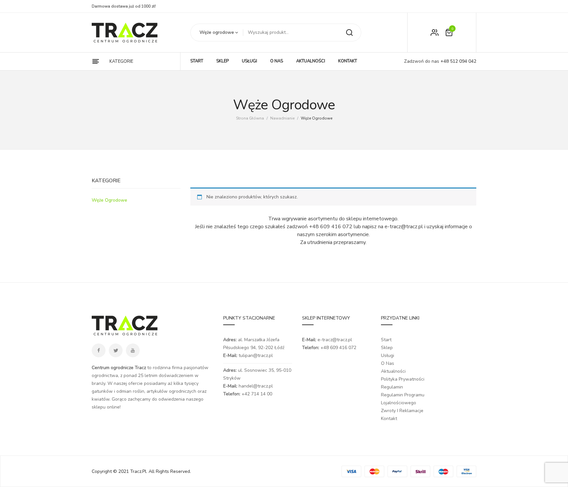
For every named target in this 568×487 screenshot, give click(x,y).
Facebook (99, 350)
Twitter (116, 350)
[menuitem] (196, 61)
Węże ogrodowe (109, 200)
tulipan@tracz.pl (256, 355)
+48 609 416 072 (338, 347)
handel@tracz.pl (256, 386)
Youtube (133, 350)
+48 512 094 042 (457, 61)
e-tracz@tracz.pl (335, 340)
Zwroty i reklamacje (402, 411)
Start (386, 340)
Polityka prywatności (402, 379)
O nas (387, 363)
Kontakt (389, 418)
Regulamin (392, 387)
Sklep (387, 347)
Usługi (387, 355)
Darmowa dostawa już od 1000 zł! (124, 6)
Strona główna (250, 118)
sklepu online (106, 407)
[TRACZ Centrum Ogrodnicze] (124, 32)
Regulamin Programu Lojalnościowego (402, 399)
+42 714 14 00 (257, 394)
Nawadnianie (282, 118)
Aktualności (393, 371)
